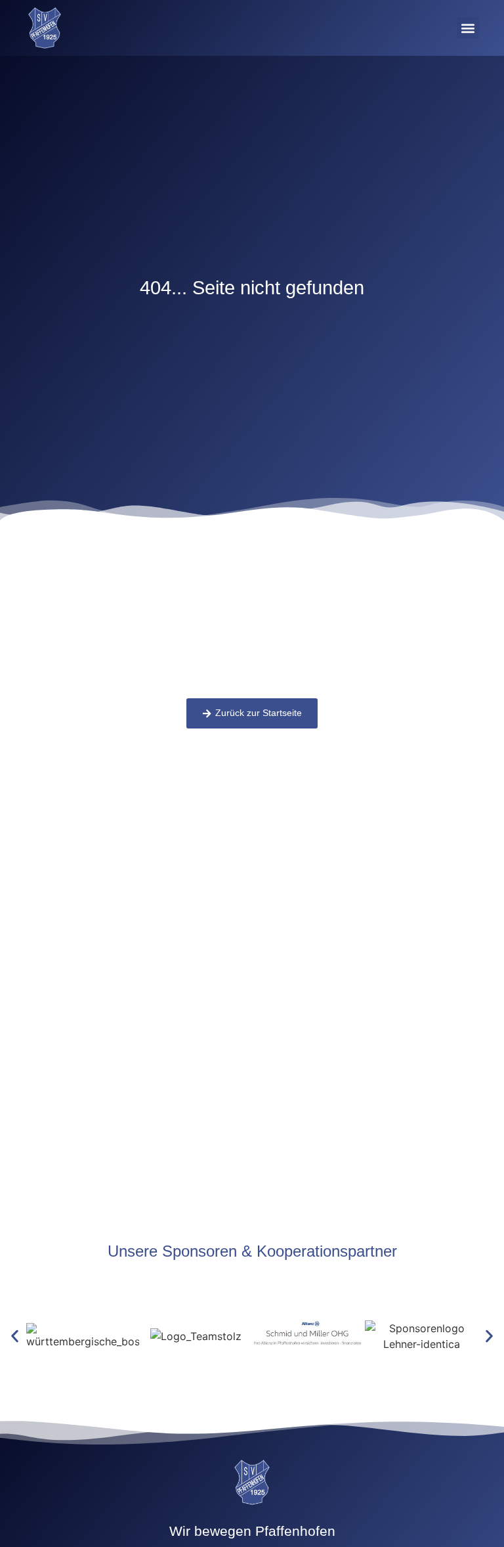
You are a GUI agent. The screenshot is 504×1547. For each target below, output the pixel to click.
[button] (468, 28)
